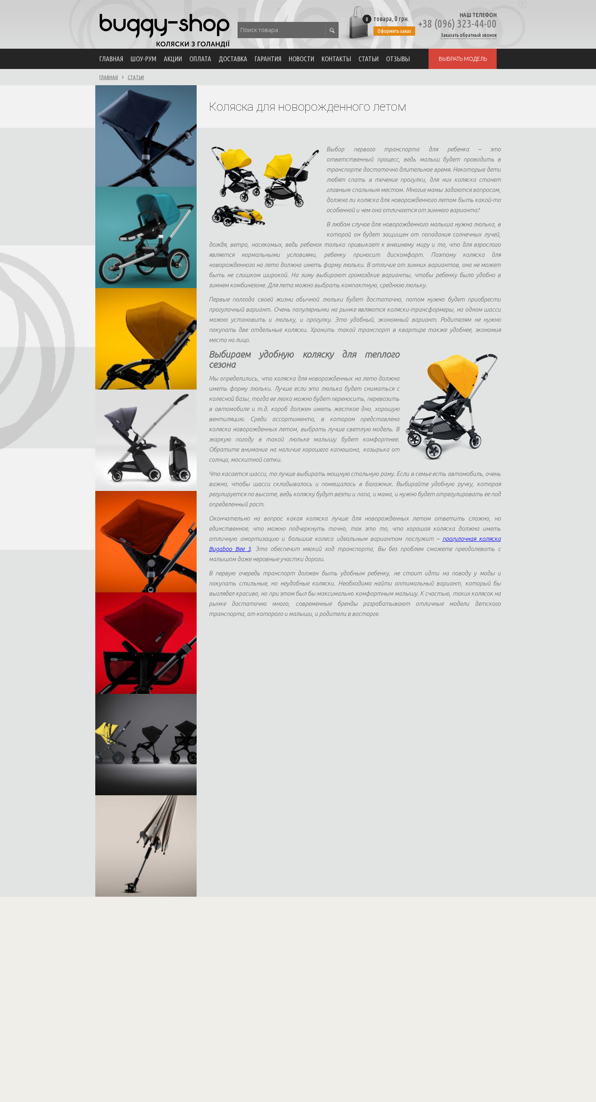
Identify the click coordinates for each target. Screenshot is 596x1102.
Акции (173, 58)
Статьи (368, 58)
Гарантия (268, 58)
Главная (111, 58)
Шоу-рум (144, 58)
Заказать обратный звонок (469, 35)
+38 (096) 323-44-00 (457, 23)
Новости (301, 58)
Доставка (233, 58)
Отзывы (398, 58)
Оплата (200, 58)
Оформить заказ (394, 31)
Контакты (336, 58)
